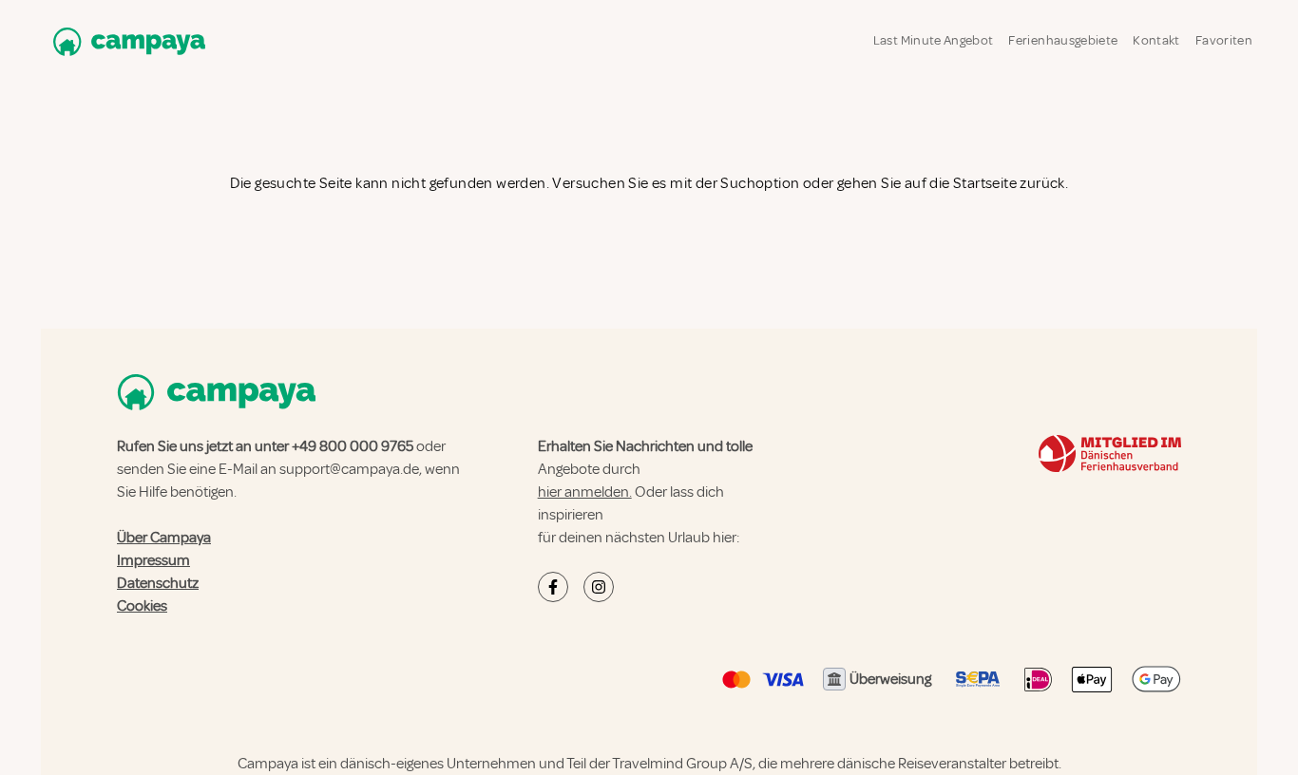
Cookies (142, 605)
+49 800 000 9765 (352, 446)
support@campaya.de (349, 469)
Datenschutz (158, 583)
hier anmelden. (585, 491)
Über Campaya (164, 537)
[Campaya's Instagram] (598, 587)
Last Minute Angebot (933, 40)
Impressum (153, 560)
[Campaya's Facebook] (553, 587)
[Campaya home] (125, 41)
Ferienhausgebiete (1062, 40)
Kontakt (1156, 40)
